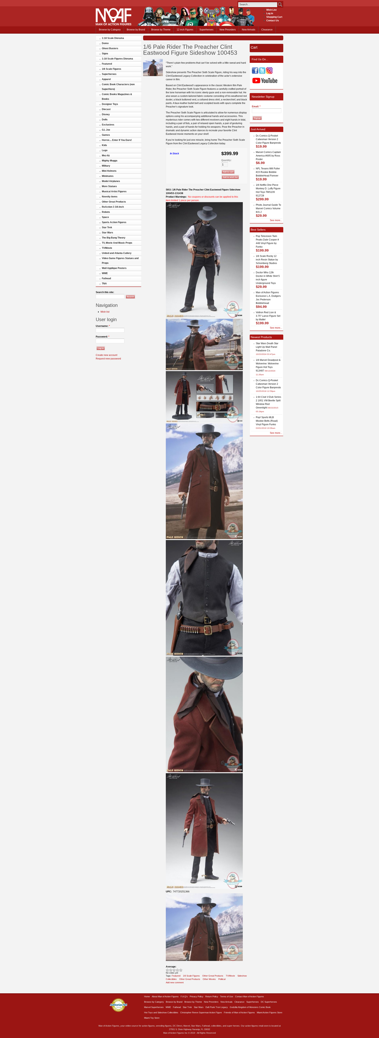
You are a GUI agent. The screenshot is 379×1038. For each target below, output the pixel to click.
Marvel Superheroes (154, 1007)
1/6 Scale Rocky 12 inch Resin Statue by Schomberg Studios (267, 260)
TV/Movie (107, 248)
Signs (105, 53)
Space (105, 217)
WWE (105, 273)
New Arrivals (248, 29)
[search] (257, 4)
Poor (167, 969)
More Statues (109, 186)
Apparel (106, 79)
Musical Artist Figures (114, 191)
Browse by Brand (136, 29)
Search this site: (105, 292)
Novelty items (109, 196)
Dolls (105, 119)
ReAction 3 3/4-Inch (113, 207)
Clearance (267, 29)
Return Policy (211, 996)
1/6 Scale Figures (111, 69)
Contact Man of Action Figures (249, 996)
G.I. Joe (106, 129)
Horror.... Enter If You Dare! (117, 140)
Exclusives (108, 124)
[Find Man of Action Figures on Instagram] (269, 73)
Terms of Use (226, 996)
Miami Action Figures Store (269, 1012)
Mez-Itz (106, 155)
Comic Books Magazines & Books (117, 96)
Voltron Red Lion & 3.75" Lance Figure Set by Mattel (268, 316)
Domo (105, 43)
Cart (254, 47)
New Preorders (228, 29)
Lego (104, 150)
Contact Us (272, 20)
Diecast (106, 109)
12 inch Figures (185, 29)
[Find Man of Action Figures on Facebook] (255, 73)
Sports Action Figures (114, 222)
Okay (171, 969)
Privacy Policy (196, 996)
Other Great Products (114, 201)
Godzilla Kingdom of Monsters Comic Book (250, 1007)
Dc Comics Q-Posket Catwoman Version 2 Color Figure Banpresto (268, 139)
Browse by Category (110, 29)
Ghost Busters (110, 48)
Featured (107, 63)
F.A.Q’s (184, 996)
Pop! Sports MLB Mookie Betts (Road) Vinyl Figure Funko (267, 421)
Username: (103, 326)
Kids (104, 145)
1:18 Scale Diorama (113, 38)
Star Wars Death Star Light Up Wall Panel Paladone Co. (267, 347)
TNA (104, 283)
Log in (269, 13)
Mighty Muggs (109, 160)
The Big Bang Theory (113, 237)
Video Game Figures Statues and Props (120, 260)
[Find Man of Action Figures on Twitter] (262, 73)
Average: (171, 966)
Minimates (108, 176)
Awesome (181, 969)
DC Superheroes (269, 1002)
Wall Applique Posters (114, 268)
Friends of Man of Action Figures (239, 1012)
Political (221, 979)
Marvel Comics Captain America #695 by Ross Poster (268, 156)
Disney (106, 114)
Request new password (108, 358)
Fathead (106, 278)
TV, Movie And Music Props (117, 242)
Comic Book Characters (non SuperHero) (118, 87)
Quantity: (226, 160)
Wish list (104, 311)
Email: (256, 106)
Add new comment (175, 982)
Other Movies (209, 979)
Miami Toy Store (151, 1018)
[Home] (113, 24)
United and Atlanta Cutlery (116, 253)
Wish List (271, 9)
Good (174, 969)
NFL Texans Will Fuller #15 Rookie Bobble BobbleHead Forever (268, 172)
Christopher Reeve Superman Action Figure (201, 1012)
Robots (106, 212)
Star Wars (107, 232)
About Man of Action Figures (165, 996)
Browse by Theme (161, 29)
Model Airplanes (111, 181)
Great (177, 969)
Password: (102, 336)
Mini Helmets (109, 171)
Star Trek (107, 227)
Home (147, 996)
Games (106, 135)
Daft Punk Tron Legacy (216, 1007)
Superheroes (206, 29)
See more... (276, 220)
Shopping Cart (274, 17)
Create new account (106, 355)
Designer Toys (110, 104)
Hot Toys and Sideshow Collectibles (161, 1012)
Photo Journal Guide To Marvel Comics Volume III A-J (268, 208)
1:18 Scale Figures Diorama (117, 58)
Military (106, 165)
